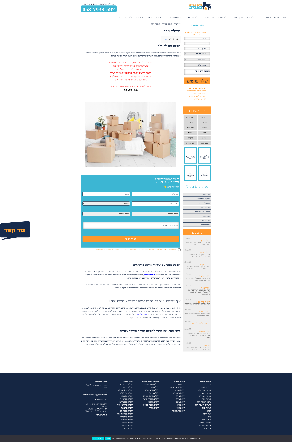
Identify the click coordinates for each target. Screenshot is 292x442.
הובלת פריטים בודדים (202, 212)
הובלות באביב (205, 382)
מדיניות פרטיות (204, 331)
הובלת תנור (154, 387)
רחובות (204, 128)
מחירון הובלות (204, 264)
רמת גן (190, 122)
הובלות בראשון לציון (125, 405)
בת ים (190, 133)
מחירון (149, 17)
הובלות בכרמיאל (126, 399)
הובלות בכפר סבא (126, 411)
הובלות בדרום (127, 423)
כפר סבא (190, 128)
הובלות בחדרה (127, 426)
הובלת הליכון (154, 393)
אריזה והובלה (205, 225)
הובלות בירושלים (126, 393)
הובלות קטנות (223, 17)
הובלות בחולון (127, 387)
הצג (166, 39)
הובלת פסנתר (180, 390)
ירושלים (204, 117)
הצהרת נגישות (205, 423)
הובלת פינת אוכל (178, 411)
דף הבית (177, 24)
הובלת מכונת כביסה (151, 405)
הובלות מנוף (251, 17)
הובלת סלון (181, 405)
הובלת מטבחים (179, 393)
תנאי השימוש (110, 249)
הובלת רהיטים (179, 384)
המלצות (139, 17)
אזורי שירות (209, 17)
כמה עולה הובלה (204, 203)
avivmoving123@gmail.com (95, 394)
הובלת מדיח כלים (152, 390)
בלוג (131, 17)
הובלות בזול (206, 408)
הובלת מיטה (180, 402)
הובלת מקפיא (153, 402)
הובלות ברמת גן (127, 408)
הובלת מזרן (180, 399)
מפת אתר (207, 429)
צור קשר (122, 17)
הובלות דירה (265, 17)
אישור (108, 438)
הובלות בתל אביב (203, 302)
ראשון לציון (190, 117)
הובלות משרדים (194, 17)
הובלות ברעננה (127, 420)
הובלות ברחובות (126, 384)
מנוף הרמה (238, 17)
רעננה (204, 122)
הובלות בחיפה (127, 429)
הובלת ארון (180, 396)
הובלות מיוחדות (204, 276)
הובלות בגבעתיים (126, 402)
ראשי (285, 17)
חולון (204, 133)
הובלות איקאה (204, 252)
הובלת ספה (180, 408)
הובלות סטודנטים (204, 390)
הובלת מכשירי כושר (151, 399)
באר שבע (204, 143)
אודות (276, 17)
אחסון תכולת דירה (203, 199)
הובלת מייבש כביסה (151, 396)
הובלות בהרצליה (126, 417)
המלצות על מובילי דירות (200, 323)
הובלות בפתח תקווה (125, 414)
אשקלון (204, 138)
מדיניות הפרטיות (99, 249)
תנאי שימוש (206, 420)
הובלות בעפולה (127, 396)
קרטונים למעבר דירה (174, 17)
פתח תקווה (190, 143)
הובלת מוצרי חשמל (151, 384)
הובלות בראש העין (125, 390)
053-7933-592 (98, 9)
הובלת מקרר (154, 408)
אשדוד (190, 138)
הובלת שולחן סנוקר (177, 387)
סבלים (208, 411)
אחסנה (158, 17)
